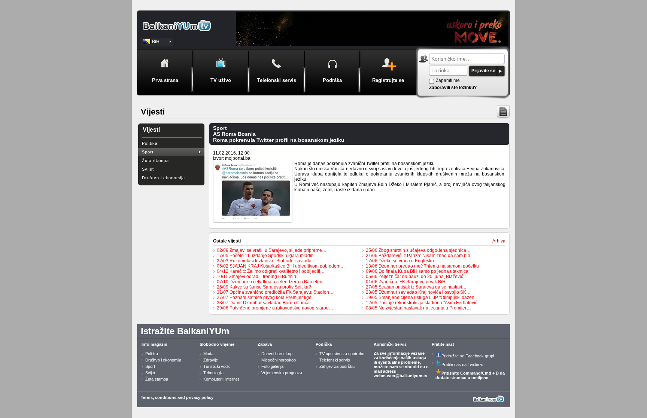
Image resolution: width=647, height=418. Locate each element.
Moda (208, 353)
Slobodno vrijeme (217, 344)
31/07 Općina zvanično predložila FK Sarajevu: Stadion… (275, 292)
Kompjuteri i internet (221, 379)
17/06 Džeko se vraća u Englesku (400, 260)
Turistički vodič (217, 366)
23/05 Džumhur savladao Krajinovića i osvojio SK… (418, 292)
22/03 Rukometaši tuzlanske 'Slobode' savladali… (267, 260)
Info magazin (154, 344)
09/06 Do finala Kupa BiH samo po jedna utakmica (417, 271)
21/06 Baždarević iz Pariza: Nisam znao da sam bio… (420, 255)
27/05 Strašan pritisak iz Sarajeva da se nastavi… (416, 287)
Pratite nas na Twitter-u (462, 364)
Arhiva (498, 241)
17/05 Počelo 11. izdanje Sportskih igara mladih (265, 255)
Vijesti (151, 129)
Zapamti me (448, 80)
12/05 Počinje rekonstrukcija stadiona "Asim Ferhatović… (424, 302)
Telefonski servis (334, 360)
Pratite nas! (443, 344)
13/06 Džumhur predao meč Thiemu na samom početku (422, 266)
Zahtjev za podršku (337, 366)
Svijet (148, 169)
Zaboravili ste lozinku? (453, 87)
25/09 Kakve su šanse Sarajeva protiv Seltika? (264, 287)
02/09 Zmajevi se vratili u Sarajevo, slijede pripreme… (271, 250)
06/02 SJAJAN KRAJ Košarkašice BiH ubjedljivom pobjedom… (281, 266)
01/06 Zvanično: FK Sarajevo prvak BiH (406, 281)
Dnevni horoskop (276, 353)
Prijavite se (483, 70)
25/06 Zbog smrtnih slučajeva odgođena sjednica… (418, 250)
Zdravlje (210, 360)
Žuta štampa (155, 160)
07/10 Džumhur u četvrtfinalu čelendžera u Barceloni (270, 281)
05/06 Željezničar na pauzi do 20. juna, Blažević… (417, 276)
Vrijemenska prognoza (281, 372)
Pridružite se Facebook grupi (467, 356)
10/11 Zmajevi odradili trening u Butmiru (257, 276)
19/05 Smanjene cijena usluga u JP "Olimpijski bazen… (422, 297)
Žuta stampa (156, 379)
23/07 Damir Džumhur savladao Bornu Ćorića (263, 302)
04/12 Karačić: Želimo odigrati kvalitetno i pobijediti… (271, 271)
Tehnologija (213, 372)
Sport (148, 152)
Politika (150, 143)
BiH (156, 41)
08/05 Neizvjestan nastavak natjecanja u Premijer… (418, 308)
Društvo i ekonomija (163, 178)
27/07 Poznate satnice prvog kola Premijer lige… (266, 297)
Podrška (324, 344)
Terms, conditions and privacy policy (177, 397)
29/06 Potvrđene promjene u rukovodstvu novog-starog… (275, 308)
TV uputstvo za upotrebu (341, 353)
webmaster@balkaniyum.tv (400, 375)
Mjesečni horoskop (278, 360)
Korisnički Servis (390, 344)
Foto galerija (272, 366)
